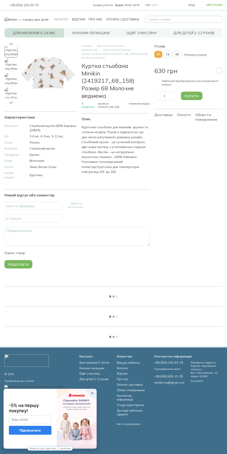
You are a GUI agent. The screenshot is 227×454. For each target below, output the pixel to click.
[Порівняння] (165, 5)
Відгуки (78, 19)
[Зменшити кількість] (158, 96)
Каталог (61, 19)
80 (177, 54)
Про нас (96, 19)
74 (167, 54)
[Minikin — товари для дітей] (26, 360)
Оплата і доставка (122, 19)
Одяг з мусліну (141, 33)
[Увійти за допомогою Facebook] (87, 205)
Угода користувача (130, 405)
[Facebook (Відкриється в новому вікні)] (51, 5)
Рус (155, 5)
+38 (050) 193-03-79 (24, 5)
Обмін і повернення (131, 390)
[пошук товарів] (219, 19)
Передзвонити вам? (167, 369)
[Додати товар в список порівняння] (208, 70)
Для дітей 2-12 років (193, 33)
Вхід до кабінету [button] (128, 362)
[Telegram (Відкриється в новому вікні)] (61, 5)
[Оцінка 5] (61, 253)
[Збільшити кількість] (171, 96)
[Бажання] (175, 5)
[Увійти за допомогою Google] (94, 205)
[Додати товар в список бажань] (219, 70)
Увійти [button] (166, 81)
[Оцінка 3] (46, 253)
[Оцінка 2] (39, 253)
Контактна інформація (125, 397)
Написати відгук (139, 103)
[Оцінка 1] (32, 253)
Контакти (197, 381)
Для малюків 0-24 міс (34, 33)
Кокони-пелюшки (91, 33)
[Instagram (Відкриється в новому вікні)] (45, 5)
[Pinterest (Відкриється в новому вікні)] (67, 5)
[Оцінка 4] (53, 253)
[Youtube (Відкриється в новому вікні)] (56, 5)
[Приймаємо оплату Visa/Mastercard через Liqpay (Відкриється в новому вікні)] (38, 388)
